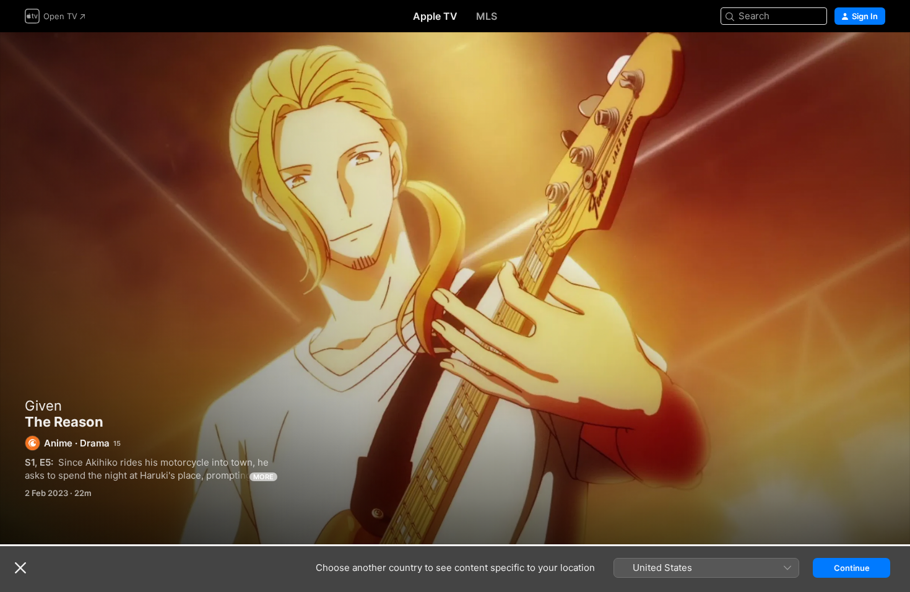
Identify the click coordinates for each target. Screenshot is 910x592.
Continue (852, 568)
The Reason (455, 288)
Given (43, 406)
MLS (486, 16)
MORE (263, 476)
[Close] (20, 567)
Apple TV (435, 16)
